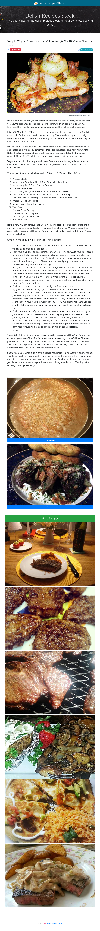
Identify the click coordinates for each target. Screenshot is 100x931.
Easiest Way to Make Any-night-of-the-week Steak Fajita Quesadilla (50, 810)
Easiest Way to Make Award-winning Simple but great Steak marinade (50, 553)
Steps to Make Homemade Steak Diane (50, 874)
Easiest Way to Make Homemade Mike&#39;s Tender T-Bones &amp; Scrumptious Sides (47, 746)
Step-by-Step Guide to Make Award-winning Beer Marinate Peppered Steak (50, 618)
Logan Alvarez (15, 49)
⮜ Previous (50, 440)
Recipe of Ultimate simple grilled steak (50, 682)
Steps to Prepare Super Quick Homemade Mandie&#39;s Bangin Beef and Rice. (50, 407)
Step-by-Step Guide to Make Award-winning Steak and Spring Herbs (50, 474)
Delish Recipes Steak (51, 3)
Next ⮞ (50, 507)
